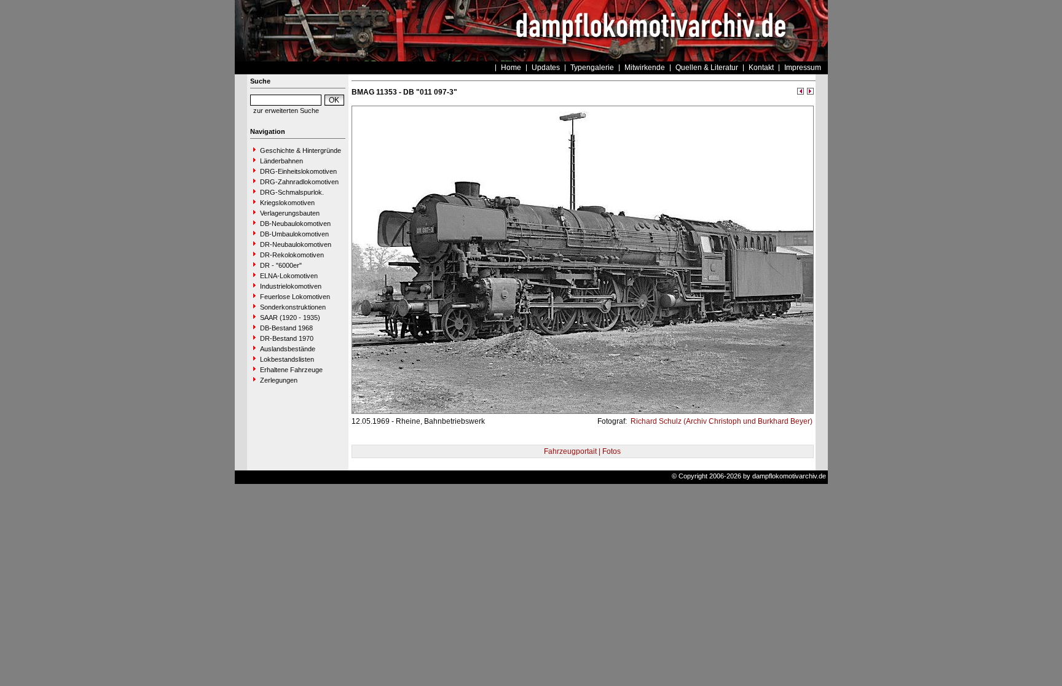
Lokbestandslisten (287, 359)
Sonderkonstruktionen (293, 307)
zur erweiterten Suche (286, 110)
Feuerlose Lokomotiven (295, 296)
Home (511, 67)
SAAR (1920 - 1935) (290, 317)
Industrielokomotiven (290, 286)
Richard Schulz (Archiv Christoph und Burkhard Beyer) (720, 421)
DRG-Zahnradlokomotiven (299, 181)
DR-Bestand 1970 (286, 338)
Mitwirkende (644, 67)
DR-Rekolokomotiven (292, 255)
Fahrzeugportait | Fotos (582, 451)
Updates (546, 67)
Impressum (802, 67)
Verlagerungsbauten (290, 213)
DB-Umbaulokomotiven (294, 234)
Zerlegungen (278, 380)
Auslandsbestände (287, 349)
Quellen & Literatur (706, 67)
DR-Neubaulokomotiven (295, 244)
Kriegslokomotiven (287, 202)
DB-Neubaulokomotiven (295, 223)
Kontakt (761, 67)
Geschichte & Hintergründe (300, 150)
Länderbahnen (281, 161)
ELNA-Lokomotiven (289, 275)
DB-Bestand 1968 (286, 328)
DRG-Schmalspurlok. (292, 192)
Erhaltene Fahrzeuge (291, 369)
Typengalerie (592, 67)
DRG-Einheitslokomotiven (298, 171)
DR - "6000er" (281, 265)
